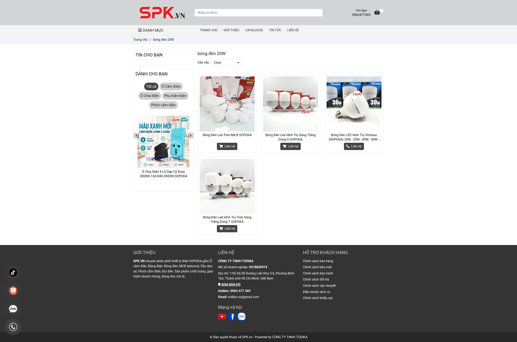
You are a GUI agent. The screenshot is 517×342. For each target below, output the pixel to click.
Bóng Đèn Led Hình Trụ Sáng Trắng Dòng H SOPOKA (290, 137)
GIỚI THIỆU (231, 30)
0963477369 (361, 15)
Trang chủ (140, 40)
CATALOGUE (254, 30)
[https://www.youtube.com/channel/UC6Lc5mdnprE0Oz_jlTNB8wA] (222, 317)
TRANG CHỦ (209, 30)
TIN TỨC (275, 30)
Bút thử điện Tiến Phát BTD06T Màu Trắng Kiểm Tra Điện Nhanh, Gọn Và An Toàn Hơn (163, 174)
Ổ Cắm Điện (171, 86)
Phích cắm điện (163, 105)
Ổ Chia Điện (149, 96)
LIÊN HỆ (293, 30)
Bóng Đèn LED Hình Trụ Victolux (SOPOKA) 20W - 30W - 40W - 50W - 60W (354, 137)
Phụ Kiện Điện (175, 96)
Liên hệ (229, 146)
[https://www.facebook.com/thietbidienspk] (232, 317)
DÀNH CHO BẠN (152, 73)
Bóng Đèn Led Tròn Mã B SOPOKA (227, 135)
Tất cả (151, 86)
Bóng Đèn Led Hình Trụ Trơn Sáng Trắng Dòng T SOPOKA (227, 219)
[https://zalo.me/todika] (241, 317)
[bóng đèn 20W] (162, 12)
